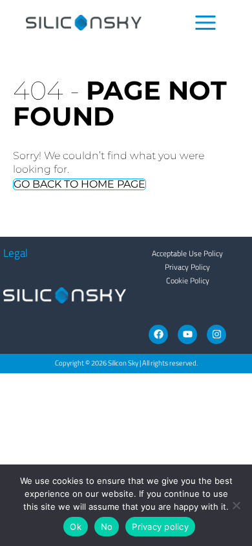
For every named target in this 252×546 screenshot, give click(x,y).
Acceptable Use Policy (187, 253)
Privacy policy (160, 526)
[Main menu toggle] (206, 22)
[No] (235, 505)
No (107, 526)
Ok (75, 526)
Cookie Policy (187, 280)
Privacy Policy (187, 267)
